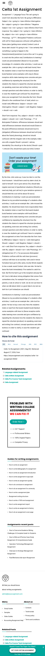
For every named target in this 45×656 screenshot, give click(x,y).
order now (22, 166)
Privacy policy (29, 615)
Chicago (23, 344)
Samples (7, 612)
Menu (5, 2)
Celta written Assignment (14, 376)
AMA (41, 344)
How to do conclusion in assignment (21, 484)
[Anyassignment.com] (25, 4)
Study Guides (8, 608)
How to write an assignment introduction (22, 473)
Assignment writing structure (18, 496)
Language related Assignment (16, 372)
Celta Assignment (11, 382)
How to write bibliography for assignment (22, 469)
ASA (30, 344)
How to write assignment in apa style (21, 477)
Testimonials (29, 611)
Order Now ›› (18, 421)
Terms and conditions (32, 619)
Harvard (15, 344)
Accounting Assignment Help (13, 620)
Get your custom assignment (22, 650)
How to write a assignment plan (19, 492)
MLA (9, 344)
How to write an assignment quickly (20, 481)
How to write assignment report (19, 504)
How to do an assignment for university (22, 488)
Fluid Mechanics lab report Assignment (22, 558)
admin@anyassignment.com (12, 594)
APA (4, 344)
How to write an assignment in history (21, 508)
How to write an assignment (18, 465)
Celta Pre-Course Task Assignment (18, 379)
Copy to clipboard (9, 354)
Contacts (28, 608)
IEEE (35, 344)
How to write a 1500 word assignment (21, 500)
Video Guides (8, 616)
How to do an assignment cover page (21, 512)
